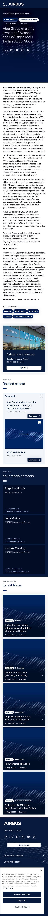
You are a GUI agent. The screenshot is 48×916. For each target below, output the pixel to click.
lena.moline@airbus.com (15, 541)
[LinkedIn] (6, 837)
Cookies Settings (22, 907)
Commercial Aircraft (23, 317)
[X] (11, 837)
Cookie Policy (8, 888)
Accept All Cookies (22, 894)
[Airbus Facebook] (16, 50)
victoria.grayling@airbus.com (17, 571)
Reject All (22, 901)
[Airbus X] (11, 50)
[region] (22, 890)
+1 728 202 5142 (12, 509)
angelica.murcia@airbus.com (17, 511)
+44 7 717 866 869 (14, 569)
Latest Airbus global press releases (17, 14)
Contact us (24, 845)
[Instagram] (23, 837)
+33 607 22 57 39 (13, 539)
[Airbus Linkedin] (22, 50)
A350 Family (20, 311)
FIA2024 (7, 311)
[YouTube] (28, 837)
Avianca (7, 317)
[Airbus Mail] (28, 50)
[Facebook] (17, 837)
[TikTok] (34, 837)
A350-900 (33, 311)
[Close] (41, 870)
